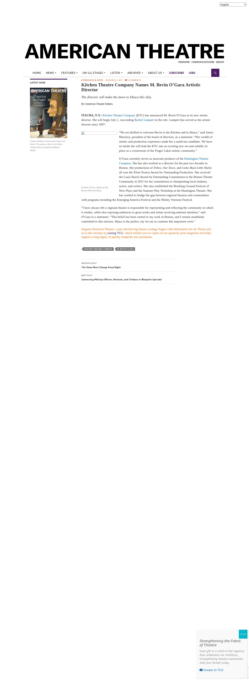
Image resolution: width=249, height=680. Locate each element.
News (50, 73)
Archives (134, 73)
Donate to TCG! (213, 670)
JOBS (192, 73)
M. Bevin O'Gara (125, 249)
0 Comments (134, 80)
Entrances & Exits (92, 80)
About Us (155, 73)
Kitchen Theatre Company (119, 115)
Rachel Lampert (144, 120)
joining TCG (115, 233)
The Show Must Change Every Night (101, 265)
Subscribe (176, 73)
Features (68, 73)
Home (37, 73)
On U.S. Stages (92, 73)
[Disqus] (146, 334)
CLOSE (243, 634)
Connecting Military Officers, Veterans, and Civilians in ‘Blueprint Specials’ (121, 277)
